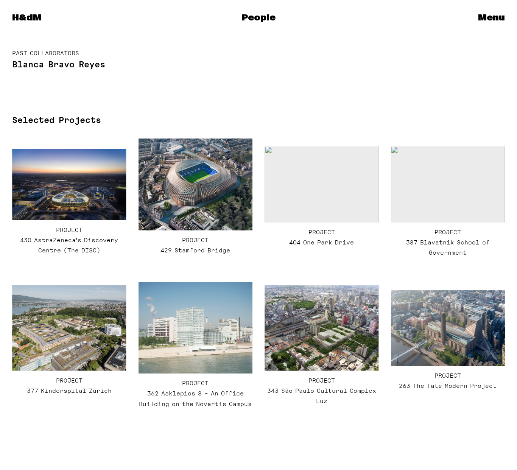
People (259, 17)
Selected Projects (56, 120)
